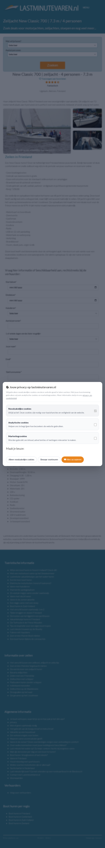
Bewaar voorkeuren (49, 459)
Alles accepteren (73, 459)
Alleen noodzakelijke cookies (21, 459)
